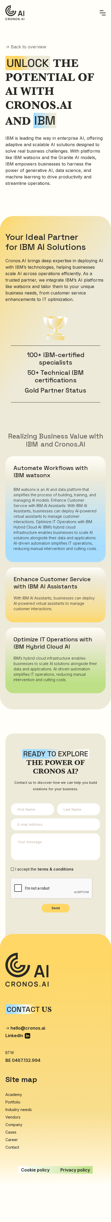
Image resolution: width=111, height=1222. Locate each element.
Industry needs (18, 1109)
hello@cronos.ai (28, 1028)
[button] (103, 12)
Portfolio (12, 1102)
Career (11, 1139)
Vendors (12, 1117)
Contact (12, 1147)
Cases (10, 1132)
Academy (13, 1094)
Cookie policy (35, 1170)
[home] (14, 12)
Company (13, 1124)
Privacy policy (75, 1170)
